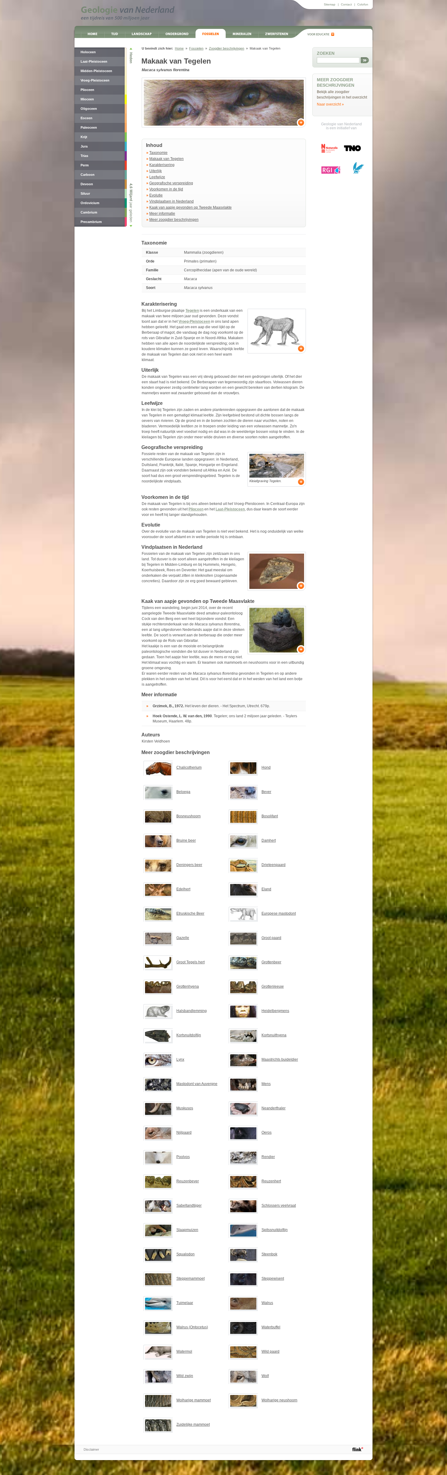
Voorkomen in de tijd (166, 189)
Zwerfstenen (276, 33)
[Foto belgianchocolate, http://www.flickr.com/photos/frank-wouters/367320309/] (224, 102)
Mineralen (241, 33)
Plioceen (196, 509)
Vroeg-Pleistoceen (194, 321)
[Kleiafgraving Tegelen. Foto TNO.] (276, 466)
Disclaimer (91, 1449)
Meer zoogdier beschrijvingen (174, 219)
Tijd (114, 33)
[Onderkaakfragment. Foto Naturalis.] (276, 571)
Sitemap (329, 4)
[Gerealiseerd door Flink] (357, 1449)
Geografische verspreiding (171, 183)
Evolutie (156, 195)
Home (93, 33)
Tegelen (192, 310)
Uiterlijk (155, 171)
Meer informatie (162, 213)
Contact (346, 4)
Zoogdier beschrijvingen (226, 48)
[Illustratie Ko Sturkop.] (276, 331)
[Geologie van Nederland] (128, 13)
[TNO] (352, 150)
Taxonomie (158, 153)
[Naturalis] (329, 148)
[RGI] (330, 170)
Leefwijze (157, 177)
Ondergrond (177, 33)
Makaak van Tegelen (166, 159)
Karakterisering (162, 165)
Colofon (362, 4)
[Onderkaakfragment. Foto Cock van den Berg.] (276, 630)
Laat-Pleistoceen (230, 509)
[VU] (358, 168)
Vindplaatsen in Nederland (171, 201)
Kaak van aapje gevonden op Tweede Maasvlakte (190, 207)
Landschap (142, 33)
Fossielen (210, 33)
